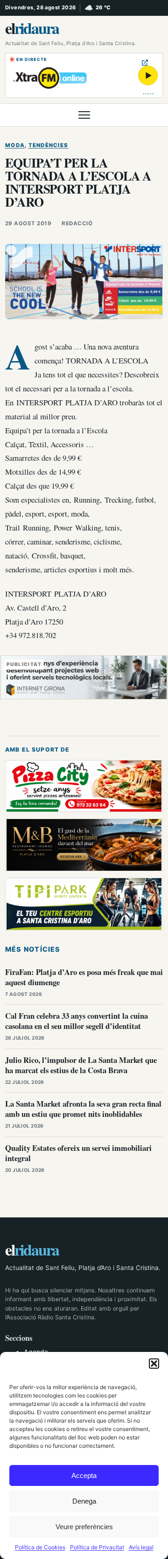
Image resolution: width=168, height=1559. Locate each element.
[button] (154, 1363)
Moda (15, 145)
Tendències (48, 145)
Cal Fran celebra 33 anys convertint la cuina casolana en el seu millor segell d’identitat (76, 1021)
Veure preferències (84, 1527)
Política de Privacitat (97, 1547)
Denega (84, 1501)
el (32, 28)
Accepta (84, 1475)
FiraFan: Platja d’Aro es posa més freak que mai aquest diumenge (84, 977)
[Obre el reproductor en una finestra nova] (145, 62)
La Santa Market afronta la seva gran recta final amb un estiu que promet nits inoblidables (83, 1109)
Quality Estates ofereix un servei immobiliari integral (78, 1153)
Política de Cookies (40, 1547)
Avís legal (141, 1547)
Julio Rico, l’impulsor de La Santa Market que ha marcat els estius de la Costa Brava (81, 1065)
